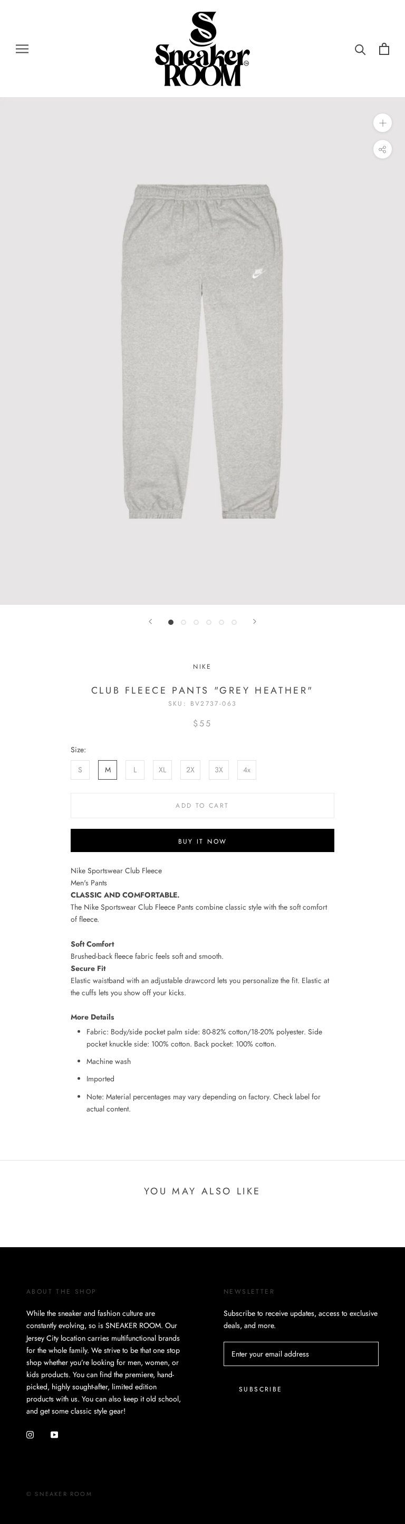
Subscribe (261, 1389)
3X (219, 769)
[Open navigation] (22, 48)
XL (162, 769)
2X (190, 769)
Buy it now (202, 841)
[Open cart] (384, 49)
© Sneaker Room (59, 1494)
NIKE (202, 666)
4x (246, 769)
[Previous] (150, 621)
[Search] (360, 48)
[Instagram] (30, 1434)
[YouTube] (54, 1434)
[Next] (254, 621)
